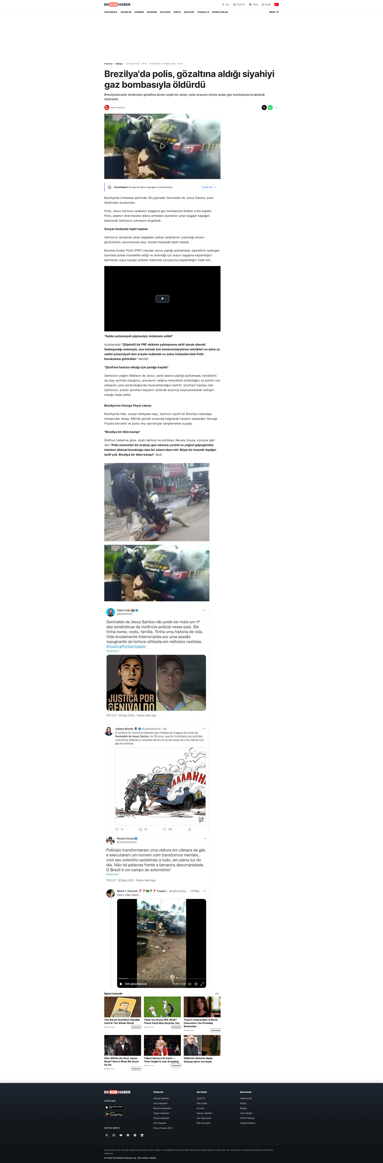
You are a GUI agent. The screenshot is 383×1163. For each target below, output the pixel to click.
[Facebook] (128, 1135)
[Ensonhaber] (117, 4)
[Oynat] (162, 146)
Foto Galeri (202, 1103)
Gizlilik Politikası (247, 1123)
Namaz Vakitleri (204, 1113)
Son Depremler (204, 1118)
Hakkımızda (246, 1098)
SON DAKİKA (110, 12)
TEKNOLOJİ (203, 12)
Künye (243, 1103)
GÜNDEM (139, 12)
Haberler (108, 63)
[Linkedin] (142, 1135)
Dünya (119, 63)
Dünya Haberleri (161, 1118)
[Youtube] (120, 1135)
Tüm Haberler (160, 1123)
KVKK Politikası (247, 1118)
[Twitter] (106, 1135)
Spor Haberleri (160, 1103)
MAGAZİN (189, 12)
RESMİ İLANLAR (220, 12)
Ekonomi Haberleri (162, 1108)
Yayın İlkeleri (246, 1113)
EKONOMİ (152, 12)
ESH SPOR (165, 12)
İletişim (243, 1108)
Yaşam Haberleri (161, 1113)
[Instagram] (113, 1135)
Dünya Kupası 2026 (162, 1128)
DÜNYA (177, 12)
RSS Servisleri (203, 1123)
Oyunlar (200, 1108)
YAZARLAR (125, 12)
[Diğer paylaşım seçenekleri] (276, 107)
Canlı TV (201, 1098)
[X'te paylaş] (264, 107)
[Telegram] (135, 1135)
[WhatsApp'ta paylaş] (270, 107)
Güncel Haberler (161, 1098)
